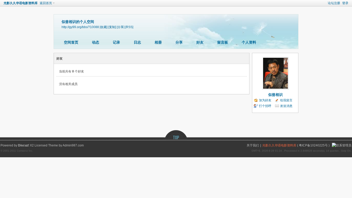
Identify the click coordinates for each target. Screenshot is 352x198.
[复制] (112, 27)
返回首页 (46, 3)
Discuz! (23, 145)
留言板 (222, 42)
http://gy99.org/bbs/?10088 (80, 27)
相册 (158, 42)
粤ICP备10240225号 (313, 145)
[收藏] (103, 27)
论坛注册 (334, 3)
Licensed (41, 145)
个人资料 (249, 42)
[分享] (120, 27)
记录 (116, 42)
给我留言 (286, 100)
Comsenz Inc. (25, 150)
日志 (137, 42)
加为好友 (265, 100)
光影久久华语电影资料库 (21, 3)
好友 (200, 42)
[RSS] (129, 27)
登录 (345, 3)
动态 (95, 42)
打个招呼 (265, 106)
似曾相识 (275, 95)
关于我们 (253, 145)
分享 (179, 42)
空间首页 (71, 42)
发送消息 (286, 106)
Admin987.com (73, 145)
